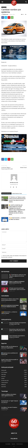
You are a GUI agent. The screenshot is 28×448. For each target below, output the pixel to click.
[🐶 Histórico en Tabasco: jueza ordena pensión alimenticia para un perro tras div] (4, 198)
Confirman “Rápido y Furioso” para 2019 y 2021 (7, 168)
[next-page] (4, 224)
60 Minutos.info (5, 14)
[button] (2, 2)
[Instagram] (14, 187)
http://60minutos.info (14, 184)
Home (2, 5)
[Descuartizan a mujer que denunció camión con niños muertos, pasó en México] (4, 331)
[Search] (26, 2)
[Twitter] (5, 17)
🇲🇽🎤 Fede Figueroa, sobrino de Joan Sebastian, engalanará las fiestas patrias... (17, 276)
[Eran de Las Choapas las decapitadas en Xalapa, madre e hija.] (4, 324)
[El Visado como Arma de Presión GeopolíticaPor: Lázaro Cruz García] (4, 289)
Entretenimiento (20, 444)
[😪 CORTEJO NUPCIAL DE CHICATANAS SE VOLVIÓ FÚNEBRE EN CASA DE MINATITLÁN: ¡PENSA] (4, 206)
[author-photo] (14, 180)
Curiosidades (7, 5)
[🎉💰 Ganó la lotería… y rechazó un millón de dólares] (4, 219)
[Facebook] (2, 17)
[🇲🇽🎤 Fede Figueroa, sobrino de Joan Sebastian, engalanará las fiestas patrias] (4, 276)
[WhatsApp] (12, 17)
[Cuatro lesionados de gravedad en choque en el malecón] (4, 337)
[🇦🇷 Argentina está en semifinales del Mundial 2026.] (23, 354)
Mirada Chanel (23, 167)
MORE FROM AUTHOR (17, 193)
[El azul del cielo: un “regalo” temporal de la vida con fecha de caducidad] (23, 402)
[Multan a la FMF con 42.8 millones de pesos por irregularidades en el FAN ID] (23, 348)
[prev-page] (2, 224)
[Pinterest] (9, 17)
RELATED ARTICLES (6, 193)
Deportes (13, 444)
